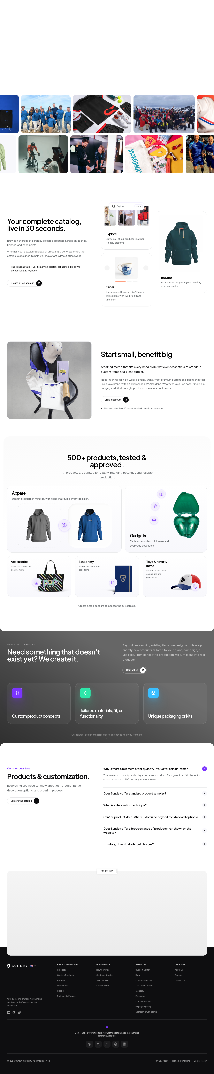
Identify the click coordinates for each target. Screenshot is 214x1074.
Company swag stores (146, 1012)
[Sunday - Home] (19, 3)
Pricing (60, 991)
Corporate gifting (143, 1001)
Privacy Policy (161, 1061)
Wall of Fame (102, 980)
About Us (179, 970)
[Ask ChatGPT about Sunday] (115, 1044)
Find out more (126, 78)
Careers (178, 975)
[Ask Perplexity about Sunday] (124, 1044)
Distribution (62, 985)
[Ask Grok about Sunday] (107, 1044)
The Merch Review (144, 985)
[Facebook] (13, 1012)
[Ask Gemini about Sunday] (98, 1044)
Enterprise (140, 996)
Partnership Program (66, 996)
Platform (61, 980)
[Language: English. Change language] (203, 3)
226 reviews (121, 40)
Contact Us (180, 980)
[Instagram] (19, 1012)
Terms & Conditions (181, 1061)
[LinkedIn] (8, 1012)
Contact (159, 2)
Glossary (140, 991)
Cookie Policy (200, 1061)
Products (61, 970)
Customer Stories (104, 975)
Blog (138, 975)
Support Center (143, 970)
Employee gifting (143, 1006)
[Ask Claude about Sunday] (89, 1044)
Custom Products (65, 975)
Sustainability (102, 985)
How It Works (102, 970)
